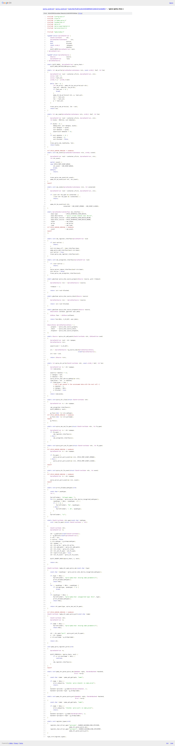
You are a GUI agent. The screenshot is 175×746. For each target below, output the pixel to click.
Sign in (171, 3)
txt (167, 743)
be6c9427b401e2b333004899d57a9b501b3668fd (86, 9)
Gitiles (11, 743)
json (171, 743)
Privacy (16, 743)
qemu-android (48, 9)
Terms (21, 743)
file (80, 13)
